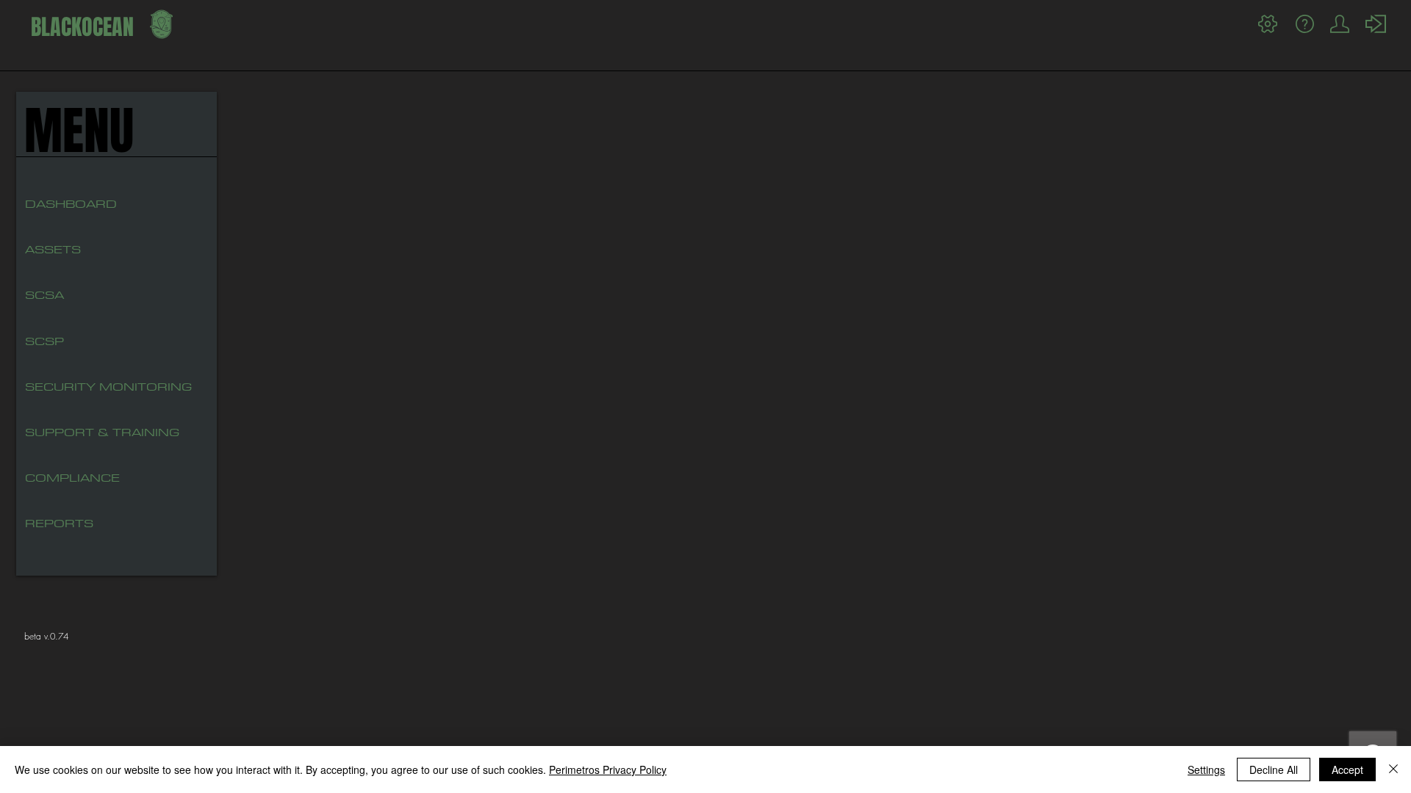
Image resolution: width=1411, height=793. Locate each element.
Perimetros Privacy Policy (608, 769)
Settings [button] (1206, 769)
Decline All (1273, 769)
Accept (1347, 769)
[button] (75, 295)
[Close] (1393, 769)
